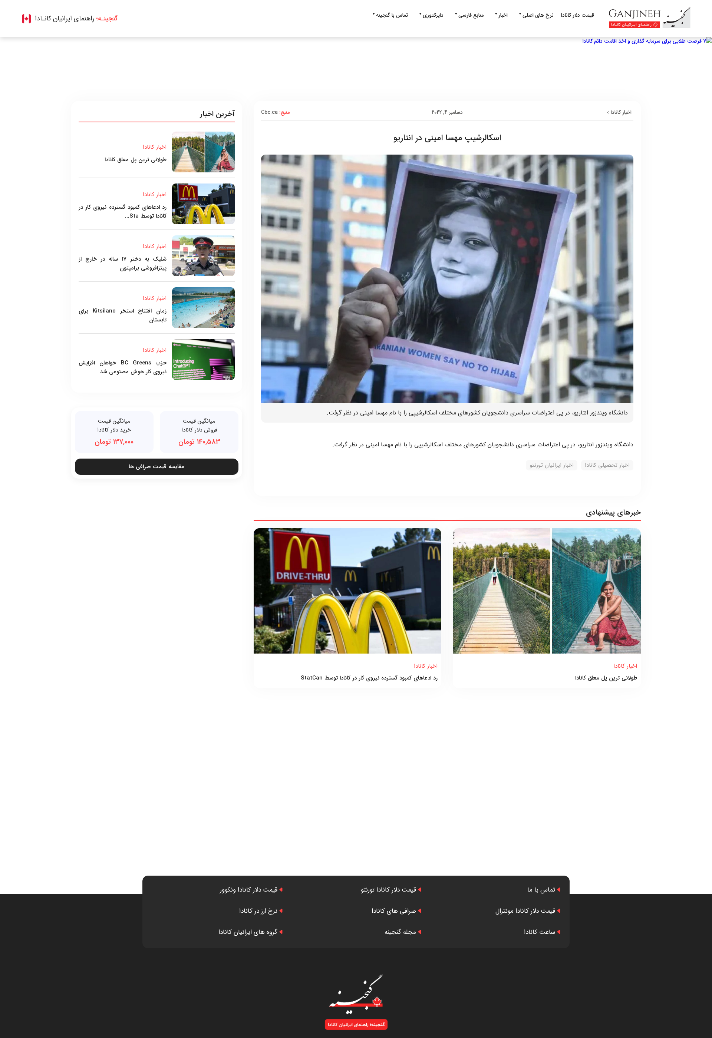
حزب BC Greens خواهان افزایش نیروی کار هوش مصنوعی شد (123, 367)
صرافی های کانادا (394, 911)
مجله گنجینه (400, 932)
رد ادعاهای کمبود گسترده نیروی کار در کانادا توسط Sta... (123, 212)
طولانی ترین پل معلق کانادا (606, 678)
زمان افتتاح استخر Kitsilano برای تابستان (123, 315)
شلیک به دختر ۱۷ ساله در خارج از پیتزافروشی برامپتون (123, 263)
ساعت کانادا (539, 932)
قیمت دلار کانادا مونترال (525, 911)
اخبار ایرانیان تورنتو (552, 465)
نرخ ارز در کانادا (258, 911)
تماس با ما (541, 890)
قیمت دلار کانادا (577, 15)
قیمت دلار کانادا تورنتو (388, 890)
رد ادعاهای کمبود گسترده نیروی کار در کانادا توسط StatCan (369, 678)
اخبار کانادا (621, 112)
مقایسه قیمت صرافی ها (156, 466)
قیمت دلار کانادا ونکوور (248, 890)
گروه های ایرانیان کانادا (247, 932)
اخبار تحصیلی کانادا (607, 465)
